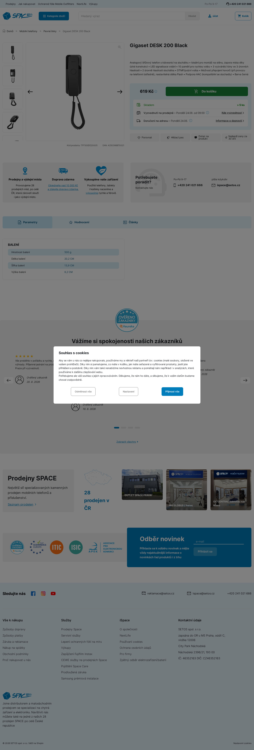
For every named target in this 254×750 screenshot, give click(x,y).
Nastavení (128, 391)
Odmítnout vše (83, 391)
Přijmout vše (172, 391)
